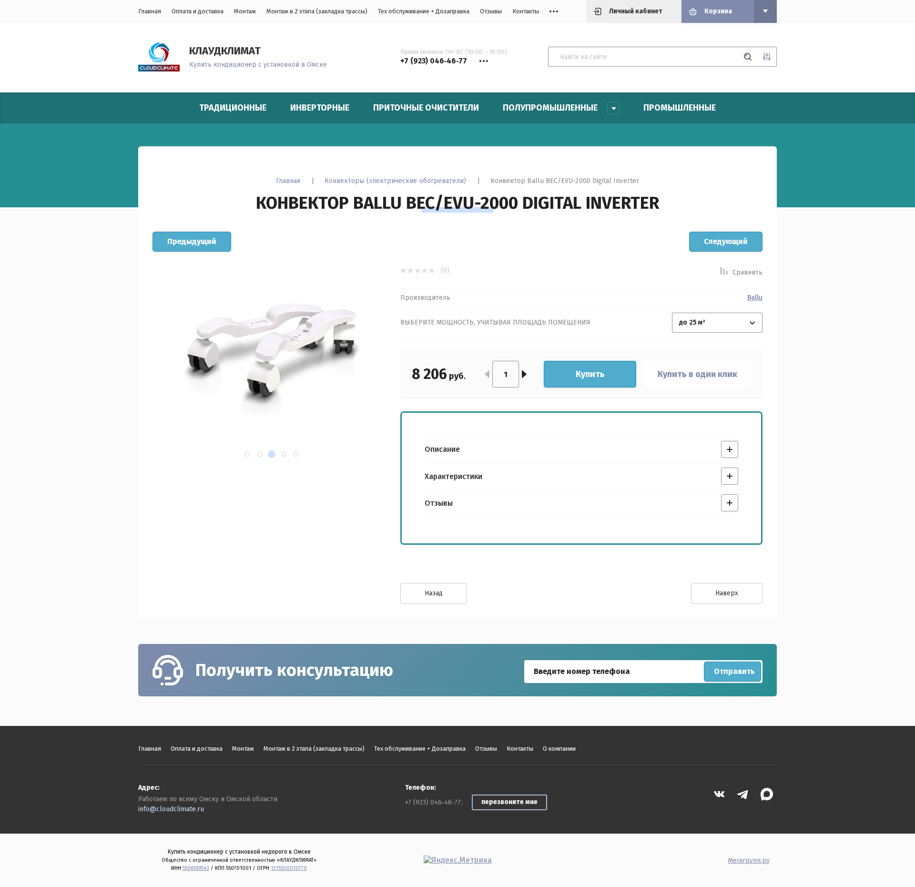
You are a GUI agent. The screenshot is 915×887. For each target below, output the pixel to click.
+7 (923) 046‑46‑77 (433, 802)
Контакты (525, 11)
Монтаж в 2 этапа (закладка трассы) (316, 11)
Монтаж (245, 11)
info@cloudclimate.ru (171, 809)
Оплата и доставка (198, 11)
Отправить (734, 671)
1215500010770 (289, 868)
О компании (559, 748)
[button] (247, 454)
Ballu (754, 298)
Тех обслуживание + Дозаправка (423, 11)
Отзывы (491, 11)
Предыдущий (191, 241)
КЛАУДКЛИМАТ (225, 50)
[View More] (553, 11)
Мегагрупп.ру (749, 860)
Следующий (726, 241)
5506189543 (196, 868)
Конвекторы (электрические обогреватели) (396, 181)
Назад (434, 593)
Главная (149, 11)
